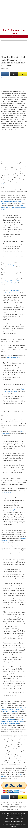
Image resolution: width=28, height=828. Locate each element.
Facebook (19, 774)
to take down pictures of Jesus (14, 265)
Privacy (11, 815)
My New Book (6, 813)
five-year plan (12, 510)
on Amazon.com (10, 719)
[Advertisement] (14, 14)
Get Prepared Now (19, 721)
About (6, 815)
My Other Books (15, 813)
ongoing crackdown (12, 387)
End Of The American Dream (17, 709)
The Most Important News (10, 711)
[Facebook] (5, 74)
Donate (23, 813)
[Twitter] (14, 74)
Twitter (3, 776)
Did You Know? (10, 818)
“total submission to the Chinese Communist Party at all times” (13, 207)
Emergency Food (19, 815)
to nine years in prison (13, 357)
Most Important (19, 818)
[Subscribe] (22, 74)
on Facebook (4, 550)
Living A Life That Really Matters (10, 723)
